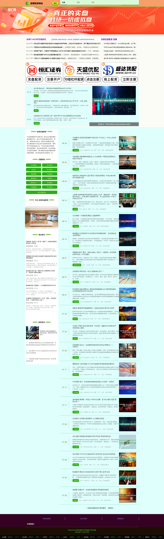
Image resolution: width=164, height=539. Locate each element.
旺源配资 (75, 480)
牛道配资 (75, 150)
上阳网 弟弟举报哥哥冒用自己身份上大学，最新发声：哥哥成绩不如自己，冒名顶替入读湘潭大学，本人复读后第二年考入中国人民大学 (95, 196)
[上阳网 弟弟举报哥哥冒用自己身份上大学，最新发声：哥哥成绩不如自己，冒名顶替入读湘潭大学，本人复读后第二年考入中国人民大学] (127, 200)
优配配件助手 (76, 265)
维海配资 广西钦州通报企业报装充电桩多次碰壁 (114, 124)
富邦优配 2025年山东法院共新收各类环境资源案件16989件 (94, 507)
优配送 (75, 319)
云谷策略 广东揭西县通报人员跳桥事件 (86, 215)
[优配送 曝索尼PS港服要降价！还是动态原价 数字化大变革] (127, 313)
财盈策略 (34, 174)
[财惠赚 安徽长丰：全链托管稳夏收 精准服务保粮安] (127, 495)
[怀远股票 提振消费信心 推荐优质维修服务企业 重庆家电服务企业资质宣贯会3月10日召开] (127, 294)
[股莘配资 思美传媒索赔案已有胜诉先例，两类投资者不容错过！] (32, 332)
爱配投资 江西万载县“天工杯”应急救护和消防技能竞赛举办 (93, 364)
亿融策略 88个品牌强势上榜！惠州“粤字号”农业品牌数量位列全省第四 (57, 116)
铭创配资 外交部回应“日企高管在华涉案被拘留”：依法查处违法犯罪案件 (94, 234)
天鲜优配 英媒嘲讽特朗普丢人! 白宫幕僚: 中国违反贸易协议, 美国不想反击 (94, 157)
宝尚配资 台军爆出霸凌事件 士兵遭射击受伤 (88, 418)
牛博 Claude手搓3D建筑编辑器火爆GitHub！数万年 (121, 47)
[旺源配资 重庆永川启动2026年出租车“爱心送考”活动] (127, 477)
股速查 (50, 178)
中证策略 (75, 392)
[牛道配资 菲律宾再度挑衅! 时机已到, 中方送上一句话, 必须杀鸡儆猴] (127, 143)
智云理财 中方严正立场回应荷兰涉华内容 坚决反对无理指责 (94, 454)
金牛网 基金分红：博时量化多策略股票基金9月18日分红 (53, 88)
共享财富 (75, 282)
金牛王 (36, 96)
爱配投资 (75, 374)
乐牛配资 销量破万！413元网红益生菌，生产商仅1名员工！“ (124, 43)
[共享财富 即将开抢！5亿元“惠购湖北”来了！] (127, 277)
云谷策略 (75, 226)
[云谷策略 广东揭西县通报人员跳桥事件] (127, 221)
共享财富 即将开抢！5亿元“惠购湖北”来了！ (88, 271)
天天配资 (49, 187)
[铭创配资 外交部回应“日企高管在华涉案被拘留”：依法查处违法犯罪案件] (127, 239)
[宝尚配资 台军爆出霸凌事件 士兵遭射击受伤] (127, 424)
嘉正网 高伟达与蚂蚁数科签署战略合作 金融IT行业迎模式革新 (124, 58)
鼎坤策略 (75, 412)
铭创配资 (75, 246)
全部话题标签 (41, 192)
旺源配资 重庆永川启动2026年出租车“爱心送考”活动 (91, 472)
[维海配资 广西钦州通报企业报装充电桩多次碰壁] (114, 100)
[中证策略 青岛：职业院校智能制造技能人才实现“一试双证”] (127, 387)
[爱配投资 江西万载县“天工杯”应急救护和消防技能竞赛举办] (127, 369)
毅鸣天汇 (34, 183)
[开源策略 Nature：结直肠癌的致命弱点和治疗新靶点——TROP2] (127, 350)
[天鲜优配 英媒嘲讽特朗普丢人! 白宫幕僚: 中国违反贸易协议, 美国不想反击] (127, 162)
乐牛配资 (49, 165)
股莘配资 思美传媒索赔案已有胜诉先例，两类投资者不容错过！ (48, 332)
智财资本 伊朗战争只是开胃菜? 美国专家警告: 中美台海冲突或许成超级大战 (94, 176)
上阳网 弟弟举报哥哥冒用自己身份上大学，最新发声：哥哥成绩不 (126, 54)
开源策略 (75, 357)
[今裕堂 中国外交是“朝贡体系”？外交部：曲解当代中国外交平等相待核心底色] (127, 331)
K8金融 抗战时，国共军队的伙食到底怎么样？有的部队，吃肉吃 (125, 51)
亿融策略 (36, 123)
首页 (55, 3)
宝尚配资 (75, 429)
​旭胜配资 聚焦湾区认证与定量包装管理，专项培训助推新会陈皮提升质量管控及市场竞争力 (41, 344)
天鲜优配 (75, 169)
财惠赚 (75, 500)
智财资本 (75, 188)
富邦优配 (75, 518)
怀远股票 (75, 301)
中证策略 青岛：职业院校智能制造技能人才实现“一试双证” (93, 381)
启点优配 (75, 447)
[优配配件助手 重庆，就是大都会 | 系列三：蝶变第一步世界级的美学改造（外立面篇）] (127, 258)
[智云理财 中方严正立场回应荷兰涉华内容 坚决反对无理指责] (127, 459)
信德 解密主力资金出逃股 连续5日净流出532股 (89, 525)
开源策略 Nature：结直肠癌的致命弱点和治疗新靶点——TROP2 (93, 346)
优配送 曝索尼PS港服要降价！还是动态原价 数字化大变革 (93, 308)
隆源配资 (34, 178)
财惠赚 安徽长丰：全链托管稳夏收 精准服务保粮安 (91, 489)
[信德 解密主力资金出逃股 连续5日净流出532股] (127, 531)
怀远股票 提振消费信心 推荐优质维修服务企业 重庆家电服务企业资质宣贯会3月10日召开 (94, 290)
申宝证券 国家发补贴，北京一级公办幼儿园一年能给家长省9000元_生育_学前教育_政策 (41, 286)
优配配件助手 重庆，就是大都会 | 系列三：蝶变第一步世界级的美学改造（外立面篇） (94, 253)
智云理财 (75, 464)
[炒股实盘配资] (34, 3)
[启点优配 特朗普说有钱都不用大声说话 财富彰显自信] (127, 442)
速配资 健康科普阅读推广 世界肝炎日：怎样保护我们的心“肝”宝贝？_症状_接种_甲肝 (61, 102)
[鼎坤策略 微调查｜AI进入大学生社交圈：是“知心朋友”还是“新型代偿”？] (127, 405)
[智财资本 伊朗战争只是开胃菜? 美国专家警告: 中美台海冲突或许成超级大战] (127, 181)
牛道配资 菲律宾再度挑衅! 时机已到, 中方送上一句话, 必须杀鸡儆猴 (94, 138)
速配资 (36, 110)
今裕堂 (75, 338)
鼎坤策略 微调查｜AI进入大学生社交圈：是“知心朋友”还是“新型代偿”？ (95, 400)
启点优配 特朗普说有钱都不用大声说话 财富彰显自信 (92, 436)
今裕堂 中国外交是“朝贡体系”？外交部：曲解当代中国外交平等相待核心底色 (94, 327)
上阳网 (75, 209)
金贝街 (34, 169)
